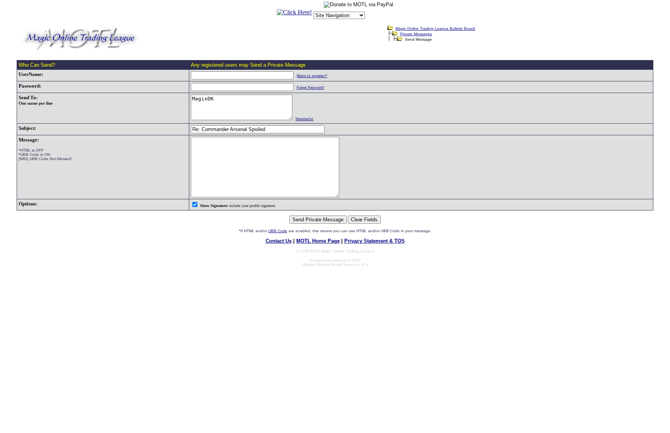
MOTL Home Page (318, 241)
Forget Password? (310, 87)
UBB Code (277, 231)
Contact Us (279, 241)
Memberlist (304, 119)
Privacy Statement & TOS (374, 241)
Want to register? (312, 76)
